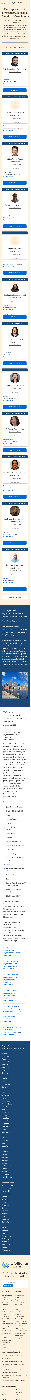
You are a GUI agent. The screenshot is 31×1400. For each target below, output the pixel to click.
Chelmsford (6, 1084)
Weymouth (6, 1244)
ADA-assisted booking (21, 1321)
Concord (5, 1087)
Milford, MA (6, 578)
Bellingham (6, 1067)
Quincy (4, 1208)
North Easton (7, 1194)
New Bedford (7, 1177)
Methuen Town (7, 1166)
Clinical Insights (19, 1302)
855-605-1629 (9, 582)
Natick (4, 1171)
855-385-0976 (9, 357)
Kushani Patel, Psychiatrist (15, 295)
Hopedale (5, 1118)
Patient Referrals (19, 1295)
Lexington (6, 1132)
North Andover (7, 1185)
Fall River (5, 1095)
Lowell (4, 1135)
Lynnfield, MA (7, 305)
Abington (5, 1053)
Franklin (5, 1107)
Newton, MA (7, 172)
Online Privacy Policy (21, 1312)
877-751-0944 (9, 130)
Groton (4, 1109)
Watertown (6, 1236)
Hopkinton (6, 1121)
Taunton (5, 1227)
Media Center (18, 1304)
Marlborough (7, 1149)
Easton (4, 1093)
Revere (4, 1213)
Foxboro (5, 1098)
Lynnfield (5, 1140)
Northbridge (6, 1191)
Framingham (7, 1104)
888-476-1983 (9, 176)
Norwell (5, 1197)
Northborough (7, 1188)
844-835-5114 (9, 84)
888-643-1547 (9, 220)
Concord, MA (7, 396)
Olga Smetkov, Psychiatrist (15, 205)
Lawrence (5, 1126)
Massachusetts (20, 21)
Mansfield (5, 1146)
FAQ (16, 1307)
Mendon (5, 1163)
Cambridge (10, 621)
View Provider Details (15, 72)
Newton (17, 621)
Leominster (6, 1129)
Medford (5, 1154)
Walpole (5, 1230)
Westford (5, 1242)
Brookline (16, 23)
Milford (5, 1168)
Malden (4, 1143)
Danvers (5, 1090)
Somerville (6, 1219)
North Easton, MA (8, 439)
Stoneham (6, 1225)
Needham (5, 1174)
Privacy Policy (19, 1309)
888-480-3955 (9, 536)
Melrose (5, 1160)
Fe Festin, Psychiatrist (15, 429)
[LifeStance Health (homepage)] (4, 3)
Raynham (5, 1211)
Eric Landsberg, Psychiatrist (14, 69)
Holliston (5, 1115)
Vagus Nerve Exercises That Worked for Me (13, 1380)
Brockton (5, 1073)
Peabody (5, 1202)
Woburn (5, 1247)
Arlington (5, 1056)
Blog (16, 1300)
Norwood (5, 1199)
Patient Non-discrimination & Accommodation (19, 1317)
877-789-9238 (9, 266)
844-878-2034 (9, 490)
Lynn (4, 1138)
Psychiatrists (9, 21)
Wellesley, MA (7, 215)
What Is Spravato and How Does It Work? (13, 1361)
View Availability (15, 90)
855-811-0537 (9, 444)
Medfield (5, 1152)
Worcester (6, 1250)
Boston (4, 621)
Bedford (5, 1064)
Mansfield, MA (7, 532)
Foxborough (6, 1101)
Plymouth (5, 1205)
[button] (7, 1300)
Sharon (4, 1216)
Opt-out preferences (20, 1338)
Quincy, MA (6, 262)
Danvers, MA (7, 486)
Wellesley (5, 1239)
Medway (5, 1157)
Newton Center (8, 1183)
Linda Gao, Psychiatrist (14, 386)
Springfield (6, 1222)
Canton (4, 1081)
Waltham (5, 1233)
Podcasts (17, 1297)
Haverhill (5, 1112)
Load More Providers (15, 597)
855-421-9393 (9, 309)
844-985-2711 (9, 400)
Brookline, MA (7, 79)
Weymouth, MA (7, 352)
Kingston (5, 1124)
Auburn (4, 1059)
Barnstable (6, 1062)
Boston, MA (6, 126)
